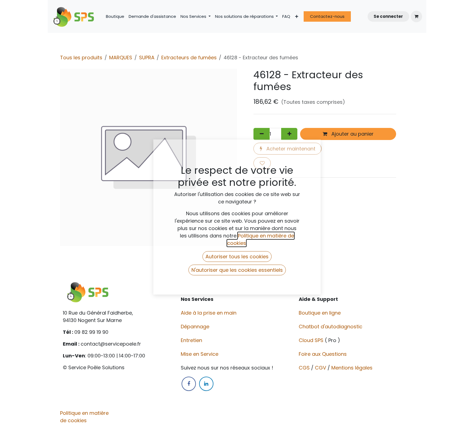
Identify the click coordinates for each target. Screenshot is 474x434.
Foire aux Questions (323, 354)
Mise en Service (200, 354)
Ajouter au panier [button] (352, 133)
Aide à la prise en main (208, 312)
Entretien (191, 340)
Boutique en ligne (320, 312)
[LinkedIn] (206, 384)
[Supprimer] (261, 134)
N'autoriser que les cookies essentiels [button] (237, 270)
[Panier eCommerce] (416, 16)
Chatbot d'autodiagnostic (331, 326)
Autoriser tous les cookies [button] (237, 256)
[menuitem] (115, 16)
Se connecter (388, 16)
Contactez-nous (327, 16)
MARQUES (120, 57)
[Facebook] (189, 384)
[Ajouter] (289, 134)
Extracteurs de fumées (189, 57)
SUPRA (146, 57)
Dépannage (196, 326)
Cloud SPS (312, 340)
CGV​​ (320, 367)
